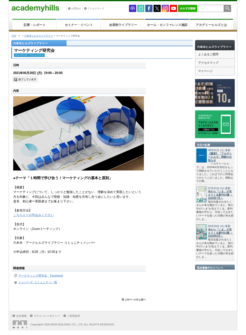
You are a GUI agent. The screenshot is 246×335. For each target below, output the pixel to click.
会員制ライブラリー (123, 25)
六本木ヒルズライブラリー (38, 35)
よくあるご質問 (208, 54)
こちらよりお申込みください (33, 215)
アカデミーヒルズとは (211, 25)
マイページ (205, 71)
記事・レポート (35, 25)
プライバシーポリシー (47, 315)
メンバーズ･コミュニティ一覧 (37, 282)
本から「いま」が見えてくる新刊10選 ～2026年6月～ (220, 233)
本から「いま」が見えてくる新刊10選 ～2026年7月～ (220, 194)
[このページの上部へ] (134, 299)
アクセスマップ (95, 8)
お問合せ (76, 8)
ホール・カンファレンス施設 (167, 25)
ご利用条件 (73, 315)
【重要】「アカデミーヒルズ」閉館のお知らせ (220, 157)
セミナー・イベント (79, 25)
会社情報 (21, 315)
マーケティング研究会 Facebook (40, 275)
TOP (13, 35)
